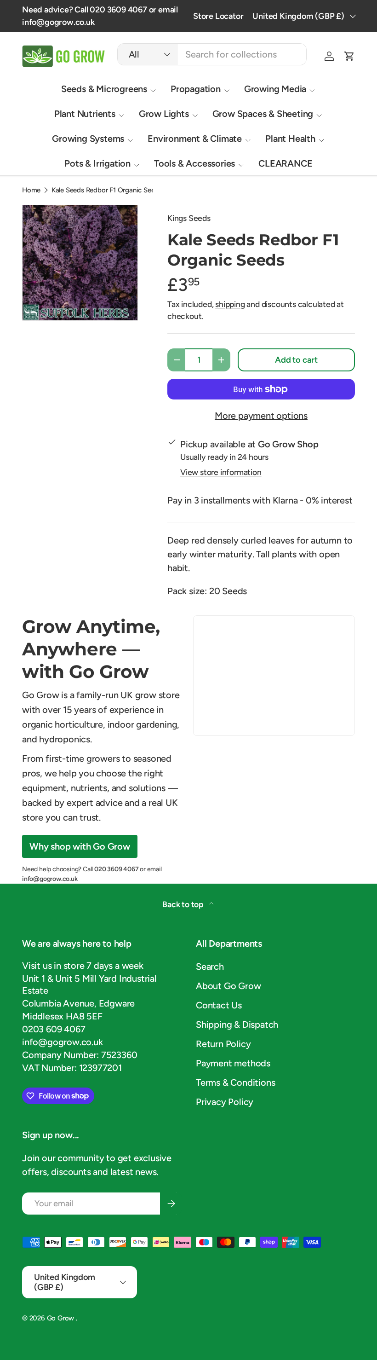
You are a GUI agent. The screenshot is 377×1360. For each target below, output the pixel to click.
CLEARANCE (285, 163)
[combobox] (212, 54)
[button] (349, 56)
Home (31, 190)
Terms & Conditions (235, 1082)
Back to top (184, 904)
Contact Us (219, 1005)
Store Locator (218, 16)
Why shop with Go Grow (79, 846)
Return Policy (223, 1043)
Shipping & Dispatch (237, 1024)
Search (210, 966)
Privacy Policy (224, 1101)
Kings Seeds (189, 218)
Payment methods (233, 1063)
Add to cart (296, 360)
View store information (221, 472)
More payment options (261, 415)
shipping (230, 304)
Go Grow (61, 1318)
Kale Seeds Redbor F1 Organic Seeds (106, 190)
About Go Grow (228, 985)
